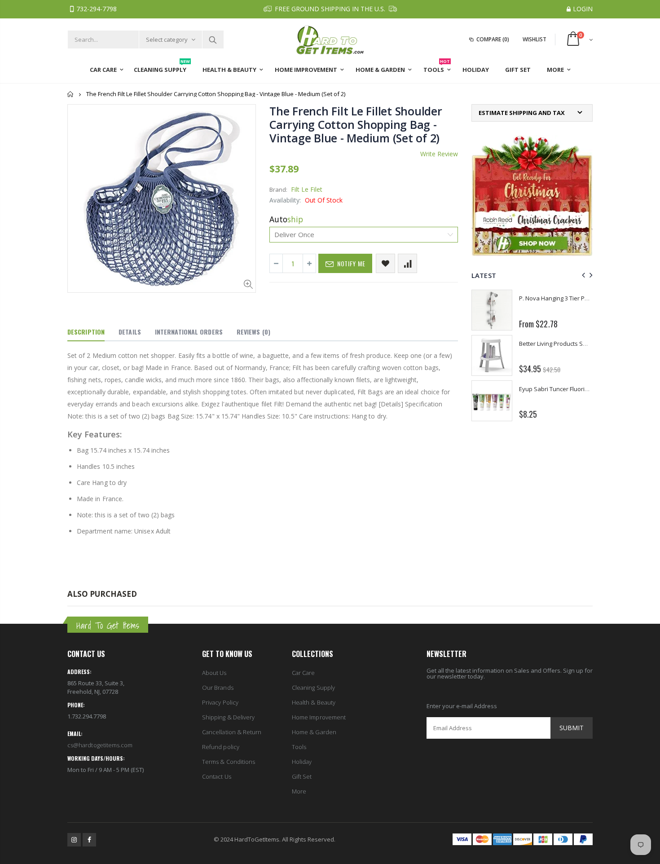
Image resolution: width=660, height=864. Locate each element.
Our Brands (217, 687)
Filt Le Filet (306, 189)
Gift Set (302, 776)
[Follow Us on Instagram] (74, 839)
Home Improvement (319, 717)
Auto (286, 219)
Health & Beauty (313, 702)
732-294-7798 (96, 8)
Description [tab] (86, 331)
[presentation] (582, 275)
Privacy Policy (220, 702)
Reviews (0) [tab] (253, 331)
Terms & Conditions (228, 762)
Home (70, 94)
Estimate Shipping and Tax (522, 113)
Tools (299, 747)
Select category (167, 39)
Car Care (303, 673)
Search (212, 39)
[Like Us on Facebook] (89, 839)
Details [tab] (130, 331)
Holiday (302, 762)
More (299, 791)
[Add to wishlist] (385, 263)
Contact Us (216, 776)
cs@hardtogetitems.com (99, 745)
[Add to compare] (407, 263)
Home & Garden (314, 732)
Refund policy (220, 747)
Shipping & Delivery (228, 717)
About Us (214, 673)
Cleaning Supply (313, 687)
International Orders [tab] (189, 331)
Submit (571, 727)
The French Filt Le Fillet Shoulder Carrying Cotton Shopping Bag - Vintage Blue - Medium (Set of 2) (355, 124)
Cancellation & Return (231, 732)
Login (583, 8)
